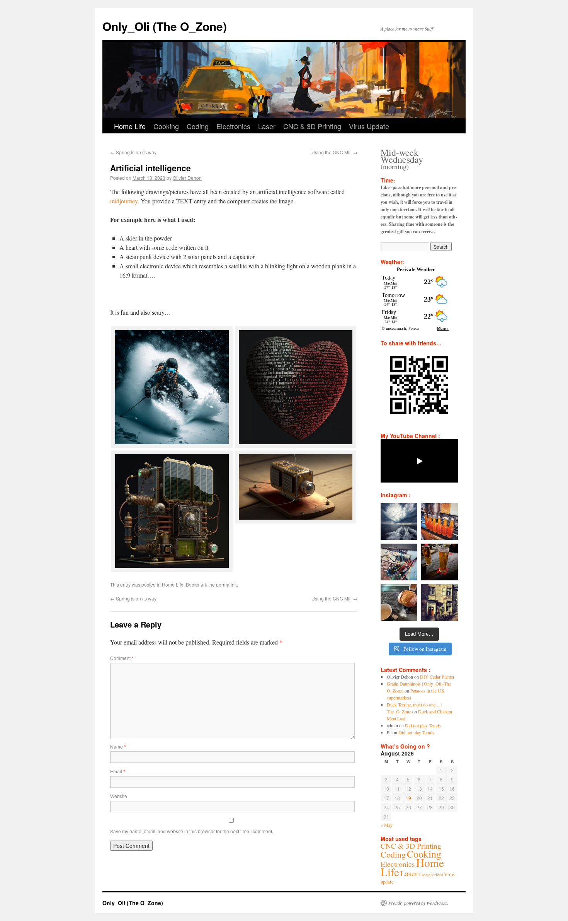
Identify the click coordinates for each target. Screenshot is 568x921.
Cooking (166, 126)
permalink (226, 584)
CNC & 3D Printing (312, 126)
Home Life (130, 126)
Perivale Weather (416, 269)
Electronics (233, 126)
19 (408, 798)
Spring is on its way (133, 152)
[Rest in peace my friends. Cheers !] (439, 602)
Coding (198, 126)
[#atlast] (439, 562)
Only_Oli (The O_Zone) (164, 26)
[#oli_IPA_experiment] (439, 521)
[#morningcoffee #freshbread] (399, 602)
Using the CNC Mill (334, 152)
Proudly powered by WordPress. (418, 903)
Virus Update (369, 126)
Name (118, 746)
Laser (266, 126)
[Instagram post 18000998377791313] (399, 521)
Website (118, 796)
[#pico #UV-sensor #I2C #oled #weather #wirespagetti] (399, 562)
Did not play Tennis (423, 725)
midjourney (124, 201)
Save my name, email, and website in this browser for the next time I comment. (191, 831)
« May (387, 825)
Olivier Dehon (187, 177)
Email (117, 771)
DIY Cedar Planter (437, 677)
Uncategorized (430, 874)
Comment (122, 658)
